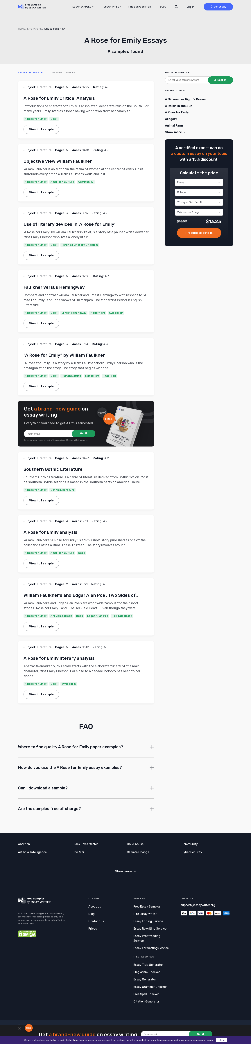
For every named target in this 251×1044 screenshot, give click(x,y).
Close (221, 1040)
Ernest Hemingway (74, 312)
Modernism (97, 312)
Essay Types (111, 7)
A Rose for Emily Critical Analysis (59, 98)
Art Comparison (61, 616)
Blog (163, 7)
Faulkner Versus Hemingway (54, 287)
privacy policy (206, 1040)
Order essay (218, 6)
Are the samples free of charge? (49, 808)
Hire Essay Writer (139, 7)
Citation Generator (146, 1001)
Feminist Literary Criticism (80, 244)
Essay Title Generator (148, 964)
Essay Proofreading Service (146, 938)
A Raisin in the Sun (178, 106)
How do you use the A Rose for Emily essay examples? (70, 767)
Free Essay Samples (146, 906)
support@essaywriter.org (198, 905)
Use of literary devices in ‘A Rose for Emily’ (69, 224)
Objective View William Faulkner (58, 161)
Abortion (24, 844)
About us (94, 906)
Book (54, 118)
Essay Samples (81, 7)
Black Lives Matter (85, 844)
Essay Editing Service (148, 921)
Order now (199, 233)
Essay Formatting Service (151, 948)
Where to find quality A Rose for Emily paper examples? (70, 746)
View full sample (41, 129)
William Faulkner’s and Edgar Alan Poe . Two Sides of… (81, 595)
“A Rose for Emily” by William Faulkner (64, 355)
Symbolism (116, 312)
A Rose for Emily (35, 118)
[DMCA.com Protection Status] (27, 936)
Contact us (96, 921)
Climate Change (138, 852)
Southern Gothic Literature (53, 469)
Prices (92, 928)
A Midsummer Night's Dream (185, 99)
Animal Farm (174, 125)
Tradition (109, 375)
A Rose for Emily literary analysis (59, 658)
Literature (34, 29)
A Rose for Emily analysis (50, 532)
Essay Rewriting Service (149, 928)
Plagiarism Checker (146, 972)
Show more (123, 871)
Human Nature (71, 375)
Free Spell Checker (146, 994)
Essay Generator (144, 979)
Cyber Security (192, 852)
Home (21, 29)
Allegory (171, 119)
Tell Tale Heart (122, 616)
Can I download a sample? (43, 788)
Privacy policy (82, 440)
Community (86, 181)
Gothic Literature (62, 490)
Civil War (78, 852)
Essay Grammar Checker (150, 987)
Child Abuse (135, 844)
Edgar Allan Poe (97, 616)
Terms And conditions (62, 440)
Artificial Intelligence (32, 852)
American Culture (62, 181)
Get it (83, 433)
